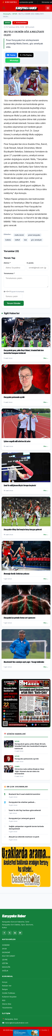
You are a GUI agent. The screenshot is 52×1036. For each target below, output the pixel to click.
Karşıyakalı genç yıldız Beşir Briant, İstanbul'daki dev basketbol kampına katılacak (31, 746)
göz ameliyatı (36, 240)
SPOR (14, 14)
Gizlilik (44, 1030)
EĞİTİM (5, 963)
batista (8, 240)
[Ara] (4, 8)
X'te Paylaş (27, 55)
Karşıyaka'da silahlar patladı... (22, 802)
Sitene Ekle (6, 1004)
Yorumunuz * (9, 273)
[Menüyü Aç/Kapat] (47, 8)
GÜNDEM (5, 945)
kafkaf (17, 240)
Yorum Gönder (14, 303)
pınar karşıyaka (34, 235)
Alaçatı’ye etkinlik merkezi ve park (24, 837)
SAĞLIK (5, 971)
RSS (3, 1000)
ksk (25, 240)
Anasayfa (7, 14)
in (15, 933)
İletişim (5, 989)
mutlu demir (19, 235)
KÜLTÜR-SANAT (8, 956)
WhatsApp (14, 60)
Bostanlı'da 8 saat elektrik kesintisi (24, 794)
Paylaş (12, 55)
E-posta (30, 263)
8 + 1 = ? (14, 291)
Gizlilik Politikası (8, 993)
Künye (4, 982)
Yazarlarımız (7, 1008)
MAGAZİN (6, 967)
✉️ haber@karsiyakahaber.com (15, 1023)
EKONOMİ (6, 952)
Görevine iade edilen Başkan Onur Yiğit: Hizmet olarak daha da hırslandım (29, 771)
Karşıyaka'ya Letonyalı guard (22, 818)
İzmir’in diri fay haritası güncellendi (25, 810)
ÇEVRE (4, 960)
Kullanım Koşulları (9, 997)
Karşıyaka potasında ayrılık (27, 759)
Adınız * (7, 263)
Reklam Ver (6, 986)
